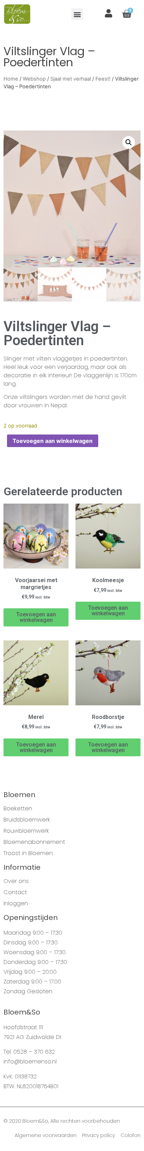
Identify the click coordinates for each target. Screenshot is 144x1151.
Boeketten (17, 808)
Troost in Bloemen (28, 853)
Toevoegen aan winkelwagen (53, 440)
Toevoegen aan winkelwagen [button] (36, 617)
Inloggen (15, 903)
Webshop (34, 79)
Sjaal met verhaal (70, 79)
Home (10, 79)
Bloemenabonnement (34, 842)
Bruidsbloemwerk (26, 819)
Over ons (16, 881)
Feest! (102, 79)
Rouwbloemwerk (26, 830)
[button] (77, 14)
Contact (15, 892)
